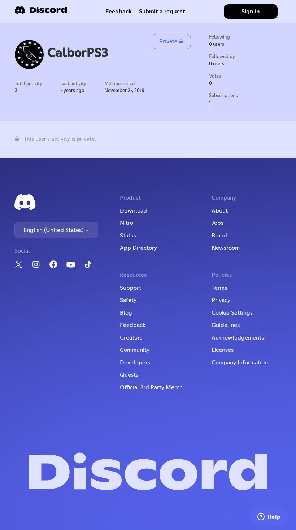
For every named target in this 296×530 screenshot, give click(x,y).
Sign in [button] (250, 11)
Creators (131, 338)
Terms (219, 288)
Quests (129, 375)
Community (134, 350)
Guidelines (226, 325)
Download (133, 211)
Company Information (240, 362)
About (220, 211)
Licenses (223, 350)
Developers (135, 362)
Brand (219, 235)
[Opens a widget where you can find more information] (269, 517)
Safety (128, 300)
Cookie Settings (232, 313)
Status (128, 235)
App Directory (138, 248)
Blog (126, 313)
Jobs (217, 223)
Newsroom (226, 248)
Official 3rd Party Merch (151, 387)
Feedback (118, 11)
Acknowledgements (238, 338)
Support (130, 288)
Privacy (221, 300)
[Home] (41, 12)
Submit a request (162, 11)
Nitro (126, 223)
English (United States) (54, 230)
